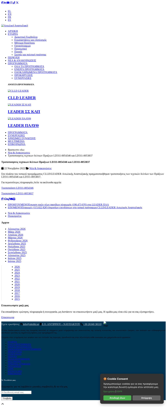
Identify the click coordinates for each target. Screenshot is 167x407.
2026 (17, 266)
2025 (17, 269)
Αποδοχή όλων (117, 398)
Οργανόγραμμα (22, 45)
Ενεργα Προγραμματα (19, 347)
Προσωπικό (20, 48)
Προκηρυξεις (15, 216)
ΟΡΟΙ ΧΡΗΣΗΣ (14, 366)
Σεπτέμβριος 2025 (17, 252)
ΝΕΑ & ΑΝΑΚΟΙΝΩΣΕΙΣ (22, 60)
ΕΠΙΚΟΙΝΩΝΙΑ (16, 144)
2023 (17, 275)
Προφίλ (18, 51)
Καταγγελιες (15, 371)
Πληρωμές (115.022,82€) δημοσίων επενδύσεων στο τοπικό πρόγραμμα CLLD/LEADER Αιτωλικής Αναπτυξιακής (75, 207)
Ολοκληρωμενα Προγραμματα (24, 349)
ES (9, 20)
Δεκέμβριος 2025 (17, 243)
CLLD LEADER (22, 98)
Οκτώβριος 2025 (16, 249)
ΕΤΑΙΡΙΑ (13, 34)
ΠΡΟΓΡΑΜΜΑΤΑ (18, 63)
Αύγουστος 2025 (16, 255)
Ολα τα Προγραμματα (19, 344)
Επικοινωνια (7, 317)
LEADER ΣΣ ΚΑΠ (24, 112)
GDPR (10, 369)
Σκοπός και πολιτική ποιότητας (30, 54)
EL (9, 11)
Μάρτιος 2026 (15, 237)
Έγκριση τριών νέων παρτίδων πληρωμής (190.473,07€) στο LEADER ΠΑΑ (58, 204)
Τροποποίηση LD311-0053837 (17, 193)
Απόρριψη (146, 398)
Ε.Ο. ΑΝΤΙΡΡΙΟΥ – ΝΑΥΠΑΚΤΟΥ (61, 324)
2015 (17, 299)
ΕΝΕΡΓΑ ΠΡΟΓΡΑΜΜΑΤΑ (29, 69)
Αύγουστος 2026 (16, 228)
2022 (17, 278)
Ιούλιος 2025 (14, 258)
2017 (17, 293)
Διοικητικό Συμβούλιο (26, 37)
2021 (17, 281)
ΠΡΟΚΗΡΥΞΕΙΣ (23, 75)
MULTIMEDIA (16, 141)
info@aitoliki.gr (83, 5)
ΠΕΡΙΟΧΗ (14, 57)
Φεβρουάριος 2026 (18, 240)
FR (9, 17)
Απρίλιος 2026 (15, 234)
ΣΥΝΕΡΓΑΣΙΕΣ (22, 78)
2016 (17, 296)
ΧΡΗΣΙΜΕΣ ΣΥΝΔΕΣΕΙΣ (22, 138)
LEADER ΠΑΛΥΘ (23, 125)
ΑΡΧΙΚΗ (13, 31)
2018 (17, 290)
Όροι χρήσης (109, 391)
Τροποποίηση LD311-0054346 (17, 188)
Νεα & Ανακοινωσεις (19, 152)
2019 (17, 287)
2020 (17, 284)
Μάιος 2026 (14, 231)
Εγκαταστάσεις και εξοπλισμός (30, 40)
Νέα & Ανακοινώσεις (40, 168)
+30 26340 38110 (104, 5)
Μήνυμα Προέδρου (24, 42)
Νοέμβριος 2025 (16, 246)
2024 (17, 272)
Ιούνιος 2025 (14, 261)
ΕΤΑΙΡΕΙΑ (12, 342)
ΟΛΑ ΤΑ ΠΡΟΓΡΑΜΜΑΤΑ (29, 66)
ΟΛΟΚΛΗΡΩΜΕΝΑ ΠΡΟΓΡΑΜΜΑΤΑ (35, 72)
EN (9, 14)
